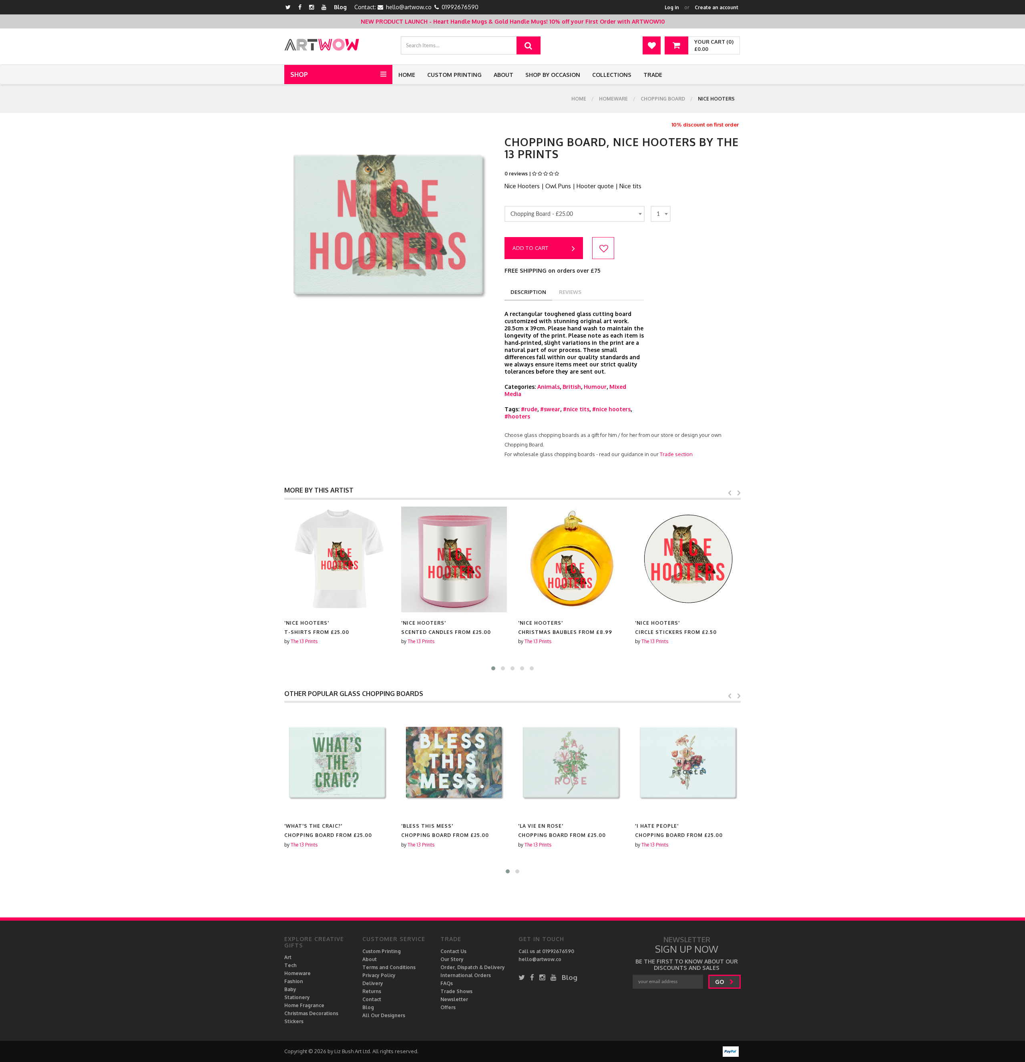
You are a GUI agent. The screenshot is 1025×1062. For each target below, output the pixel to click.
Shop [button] (299, 74)
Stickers (293, 1021)
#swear (550, 409)
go (720, 981)
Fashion (293, 981)
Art (287, 957)
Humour (595, 386)
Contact (371, 999)
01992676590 (460, 7)
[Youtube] (324, 7)
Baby (290, 989)
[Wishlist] (652, 45)
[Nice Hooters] (337, 559)
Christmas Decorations (311, 1013)
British (572, 386)
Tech (290, 965)
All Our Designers (383, 1015)
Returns (371, 991)
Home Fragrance (304, 1005)
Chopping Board (663, 99)
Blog (340, 7)
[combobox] (574, 214)
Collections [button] (611, 74)
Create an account (716, 7)
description (528, 292)
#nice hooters (611, 409)
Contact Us (453, 951)
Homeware (613, 99)
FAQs (446, 983)
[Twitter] (288, 7)
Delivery (372, 983)
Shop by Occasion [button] (552, 74)
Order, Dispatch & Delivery (472, 967)
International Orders (465, 975)
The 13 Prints (304, 641)
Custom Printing (454, 74)
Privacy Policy (379, 975)
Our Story (452, 959)
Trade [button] (652, 74)
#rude (529, 409)
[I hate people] (571, 762)
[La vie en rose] (454, 762)
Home (406, 74)
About (503, 74)
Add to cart (530, 248)
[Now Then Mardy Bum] (688, 762)
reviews (570, 292)
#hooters (517, 416)
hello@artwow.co (409, 7)
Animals (548, 386)
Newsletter (454, 999)
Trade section (676, 454)
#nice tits (576, 409)
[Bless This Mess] (337, 762)
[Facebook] (300, 7)
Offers (448, 1007)
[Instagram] (311, 7)
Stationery (297, 997)
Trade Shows (456, 991)
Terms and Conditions (389, 967)
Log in (672, 7)
